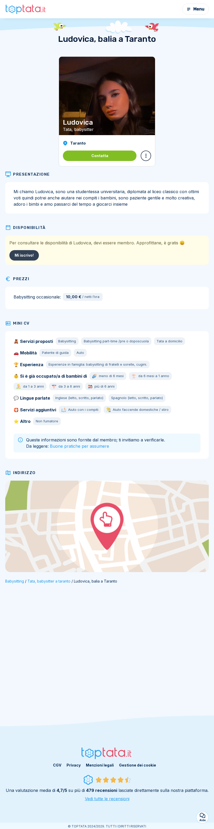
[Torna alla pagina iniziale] (26, 9)
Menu (198, 9)
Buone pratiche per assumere (79, 446)
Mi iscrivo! (24, 255)
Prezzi (21, 279)
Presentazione (31, 174)
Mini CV (21, 323)
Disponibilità (29, 227)
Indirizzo (24, 472)
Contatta (99, 155)
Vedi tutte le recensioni (107, 798)
